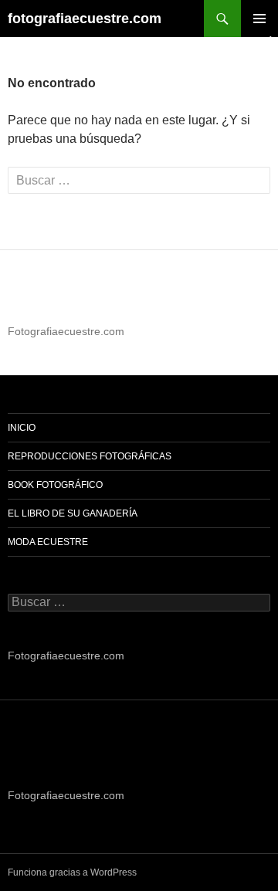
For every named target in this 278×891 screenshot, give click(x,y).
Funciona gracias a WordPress (72, 872)
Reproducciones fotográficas (89, 456)
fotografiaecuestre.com (84, 18)
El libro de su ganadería (72, 513)
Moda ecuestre (48, 542)
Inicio (22, 427)
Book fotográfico (55, 484)
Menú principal (259, 18)
